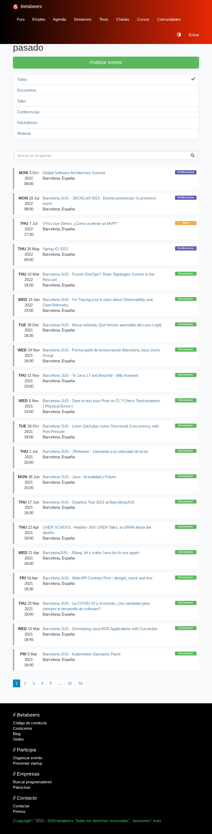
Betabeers (30, 6)
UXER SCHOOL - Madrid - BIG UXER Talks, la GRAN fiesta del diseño (97, 530)
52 (70, 683)
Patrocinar (21, 787)
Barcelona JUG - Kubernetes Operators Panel (81, 654)
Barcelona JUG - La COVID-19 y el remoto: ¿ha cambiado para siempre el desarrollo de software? (96, 606)
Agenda (59, 19)
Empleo (38, 19)
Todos (22, 79)
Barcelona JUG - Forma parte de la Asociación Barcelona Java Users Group (101, 353)
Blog (16, 734)
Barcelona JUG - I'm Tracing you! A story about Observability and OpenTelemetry (98, 302)
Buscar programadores (32, 782)
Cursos (143, 19)
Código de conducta (30, 723)
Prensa (19, 811)
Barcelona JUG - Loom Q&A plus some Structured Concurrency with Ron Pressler (101, 429)
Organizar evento (27, 758)
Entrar (194, 35)
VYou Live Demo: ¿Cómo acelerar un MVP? (80, 224)
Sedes (18, 739)
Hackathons (27, 123)
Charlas (122, 19)
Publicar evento (106, 62)
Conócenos (22, 728)
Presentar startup (27, 763)
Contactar (21, 806)
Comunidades (169, 19)
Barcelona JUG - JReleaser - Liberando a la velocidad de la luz (95, 451)
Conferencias (28, 112)
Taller (21, 101)
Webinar (24, 133)
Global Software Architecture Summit (74, 173)
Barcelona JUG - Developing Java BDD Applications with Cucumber (100, 629)
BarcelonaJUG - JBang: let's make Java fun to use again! (91, 553)
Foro (21, 19)
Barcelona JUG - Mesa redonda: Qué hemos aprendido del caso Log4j (102, 325)
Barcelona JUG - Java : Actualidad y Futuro (79, 477)
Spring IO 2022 (55, 249)
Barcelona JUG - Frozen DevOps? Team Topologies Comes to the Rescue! (98, 277)
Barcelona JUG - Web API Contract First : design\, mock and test (97, 578)
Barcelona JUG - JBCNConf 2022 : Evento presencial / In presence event (99, 201)
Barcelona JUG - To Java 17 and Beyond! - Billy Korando (90, 375)
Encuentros (26, 90)
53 (80, 683)
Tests (103, 19)
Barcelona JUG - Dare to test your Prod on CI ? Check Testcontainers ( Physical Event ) (101, 403)
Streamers (83, 19)
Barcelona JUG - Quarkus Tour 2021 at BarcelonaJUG (89, 502)
